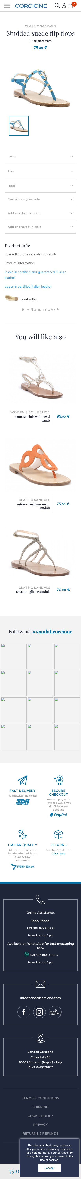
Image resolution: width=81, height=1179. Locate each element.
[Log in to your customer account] (63, 5)
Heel (11, 185)
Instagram (39, 1012)
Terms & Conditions (40, 1098)
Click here (58, 853)
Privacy (40, 1125)
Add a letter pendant (24, 213)
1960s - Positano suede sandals (33, 506)
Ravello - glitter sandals (33, 592)
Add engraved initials (24, 227)
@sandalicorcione (52, 631)
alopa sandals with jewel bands (32, 418)
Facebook (23, 1012)
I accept (49, 1167)
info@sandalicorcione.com (40, 998)
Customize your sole (24, 199)
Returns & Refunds (40, 1133)
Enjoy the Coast (55, 1012)
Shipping (41, 1107)
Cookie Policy (40, 1116)
